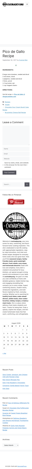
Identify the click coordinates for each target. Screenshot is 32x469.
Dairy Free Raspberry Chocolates (14, 383)
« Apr (4, 353)
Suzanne (6, 413)
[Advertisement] (16, 28)
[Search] (27, 184)
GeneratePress (22, 466)
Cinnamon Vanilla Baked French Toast (16, 385)
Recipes (7, 102)
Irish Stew (6, 388)
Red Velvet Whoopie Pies (11, 380)
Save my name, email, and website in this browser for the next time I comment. (16, 165)
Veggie (7, 105)
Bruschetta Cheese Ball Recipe (15, 112)
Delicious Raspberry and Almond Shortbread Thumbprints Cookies (15, 420)
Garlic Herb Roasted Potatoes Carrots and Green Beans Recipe (15, 428)
